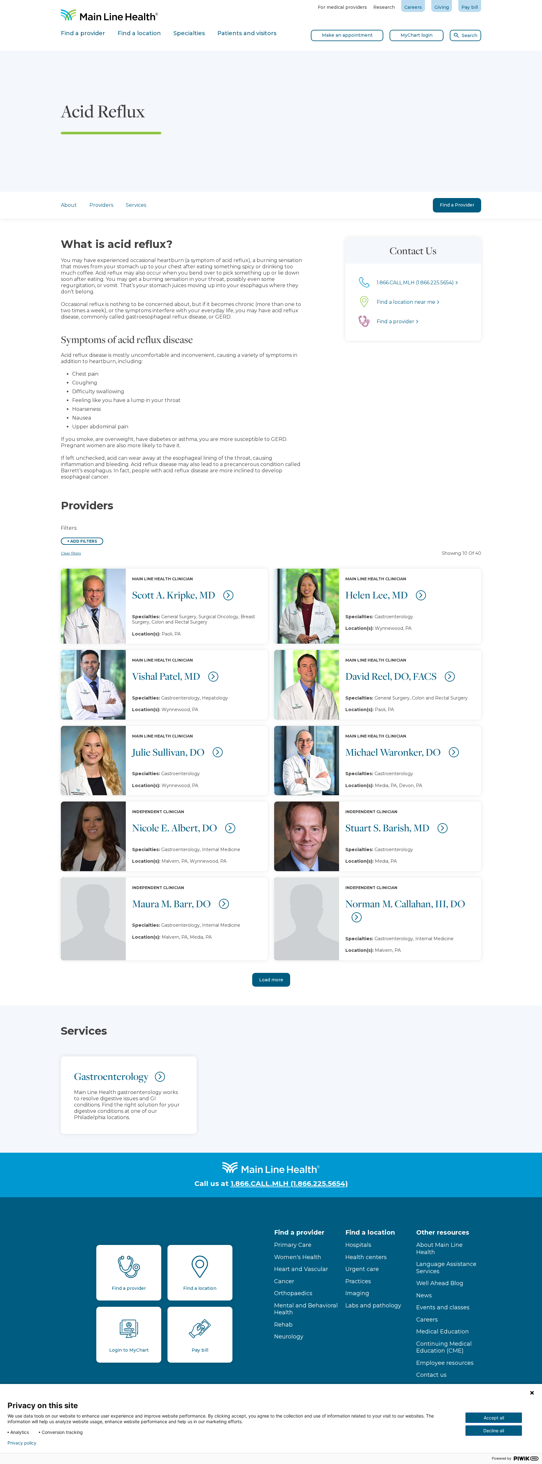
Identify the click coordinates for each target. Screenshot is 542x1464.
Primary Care (292, 1244)
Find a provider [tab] (83, 33)
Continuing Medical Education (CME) (444, 1347)
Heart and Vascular (301, 1269)
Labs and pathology (373, 1305)
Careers (413, 7)
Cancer (284, 1281)
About (69, 205)
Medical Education (442, 1331)
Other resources (442, 1232)
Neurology (288, 1336)
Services (136, 205)
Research (384, 7)
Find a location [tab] (139, 33)
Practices (358, 1281)
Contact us (431, 1374)
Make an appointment (347, 35)
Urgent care (362, 1269)
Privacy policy (22, 1442)
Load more (271, 980)
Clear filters (71, 553)
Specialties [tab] (189, 33)
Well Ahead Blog (439, 1283)
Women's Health (297, 1257)
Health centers (366, 1257)
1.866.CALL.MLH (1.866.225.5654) (289, 1183)
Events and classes (443, 1307)
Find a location (370, 1232)
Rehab (283, 1324)
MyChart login (417, 35)
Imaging (357, 1293)
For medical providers (342, 7)
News (424, 1295)
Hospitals (358, 1244)
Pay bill (469, 7)
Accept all (494, 1417)
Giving (441, 7)
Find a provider (299, 1232)
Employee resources (445, 1362)
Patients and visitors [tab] (246, 33)
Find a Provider (457, 205)
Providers (101, 205)
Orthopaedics (293, 1293)
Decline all (493, 1430)
